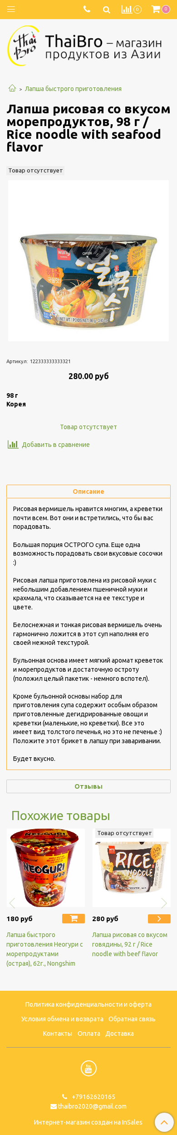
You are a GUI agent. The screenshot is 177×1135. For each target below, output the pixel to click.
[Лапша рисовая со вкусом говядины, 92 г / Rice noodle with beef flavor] (131, 867)
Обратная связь (132, 1019)
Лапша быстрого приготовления (73, 88)
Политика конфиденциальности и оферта (88, 1004)
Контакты (57, 1033)
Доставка (119, 1033)
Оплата (89, 1033)
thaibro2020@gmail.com (92, 1106)
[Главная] (12, 88)
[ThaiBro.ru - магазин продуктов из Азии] (88, 44)
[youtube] (89, 1068)
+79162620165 (92, 1096)
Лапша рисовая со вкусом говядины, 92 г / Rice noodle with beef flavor (129, 944)
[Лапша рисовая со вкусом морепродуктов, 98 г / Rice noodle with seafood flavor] (88, 260)
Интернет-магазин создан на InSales (88, 1122)
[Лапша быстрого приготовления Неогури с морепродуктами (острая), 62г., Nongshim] (45, 867)
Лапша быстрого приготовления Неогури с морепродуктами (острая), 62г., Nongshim (44, 949)
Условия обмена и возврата (62, 1019)
